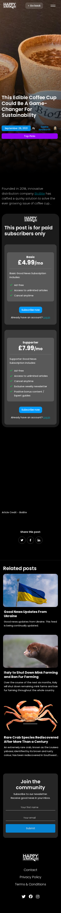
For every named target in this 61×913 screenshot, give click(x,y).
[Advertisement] (30, 467)
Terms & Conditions (30, 884)
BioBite (39, 193)
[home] (9, 6)
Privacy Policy (30, 877)
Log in (46, 317)
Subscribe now (30, 310)
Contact (30, 870)
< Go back (34, 5)
